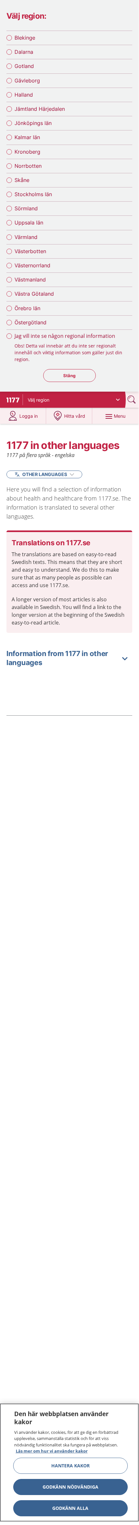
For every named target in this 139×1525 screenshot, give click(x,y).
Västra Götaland (34, 294)
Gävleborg (27, 80)
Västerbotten (30, 251)
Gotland (24, 66)
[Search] (132, 399)
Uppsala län (29, 222)
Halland (24, 94)
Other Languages (44, 474)
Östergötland (30, 322)
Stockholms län (33, 194)
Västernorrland (32, 265)
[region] (69, 1462)
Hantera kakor (70, 1466)
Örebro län (27, 308)
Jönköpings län (33, 123)
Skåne (22, 180)
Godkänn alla (70, 1508)
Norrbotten (28, 166)
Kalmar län (27, 137)
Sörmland (26, 208)
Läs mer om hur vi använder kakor (52, 1451)
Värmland (26, 237)
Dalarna (24, 52)
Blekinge (25, 37)
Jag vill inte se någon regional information (65, 335)
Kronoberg (27, 151)
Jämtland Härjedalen (40, 109)
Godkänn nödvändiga (70, 1487)
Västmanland (30, 279)
